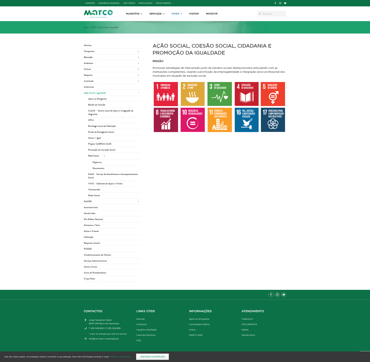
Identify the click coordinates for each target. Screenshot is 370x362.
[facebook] (275, 3)
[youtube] (285, 3)
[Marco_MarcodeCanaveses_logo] (98, 11)
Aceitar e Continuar (152, 356)
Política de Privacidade (120, 357)
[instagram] (280, 3)
